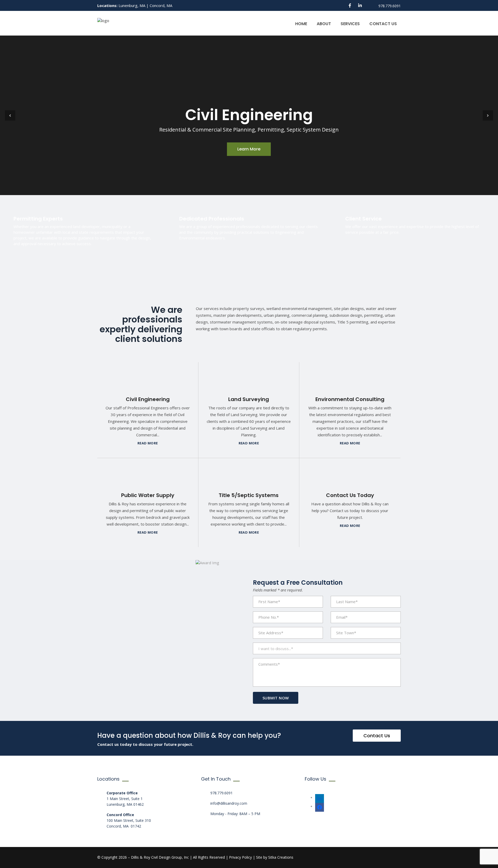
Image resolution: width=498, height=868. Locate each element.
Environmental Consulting (349, 399)
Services (350, 24)
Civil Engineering (148, 399)
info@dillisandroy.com (228, 803)
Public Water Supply (147, 495)
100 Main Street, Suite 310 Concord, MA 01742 (129, 820)
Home (301, 24)
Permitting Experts (38, 218)
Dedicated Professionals (211, 218)
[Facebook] (319, 806)
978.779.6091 (221, 792)
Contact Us (383, 24)
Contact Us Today (350, 495)
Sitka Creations (280, 857)
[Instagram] (319, 797)
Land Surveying (248, 399)
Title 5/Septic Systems (249, 495)
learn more (248, 149)
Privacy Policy (240, 857)
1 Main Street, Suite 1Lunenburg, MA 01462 (125, 798)
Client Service (363, 218)
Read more (147, 443)
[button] (10, 115)
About (324, 24)
